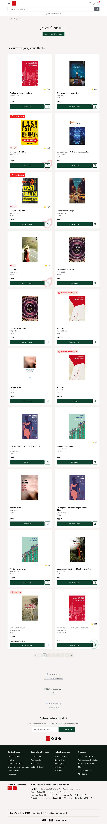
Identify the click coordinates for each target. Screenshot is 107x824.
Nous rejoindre (60, 763)
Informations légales (85, 756)
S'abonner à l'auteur (53, 34)
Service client (12, 774)
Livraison (11, 760)
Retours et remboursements (18, 767)
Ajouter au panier (74, 106)
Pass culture (36, 763)
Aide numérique (13, 770)
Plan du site (82, 774)
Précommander (27, 645)
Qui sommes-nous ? (62, 756)
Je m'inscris (67, 729)
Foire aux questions (15, 756)
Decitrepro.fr (59, 767)
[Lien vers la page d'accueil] (14, 3)
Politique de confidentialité (88, 760)
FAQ (53, 693)
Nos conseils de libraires (53, 678)
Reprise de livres (37, 760)
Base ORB (58, 770)
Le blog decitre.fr (37, 767)
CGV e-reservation (84, 770)
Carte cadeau (36, 756)
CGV (79, 767)
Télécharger (27, 106)
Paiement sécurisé (14, 763)
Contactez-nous (53, 708)
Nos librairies (60, 760)
